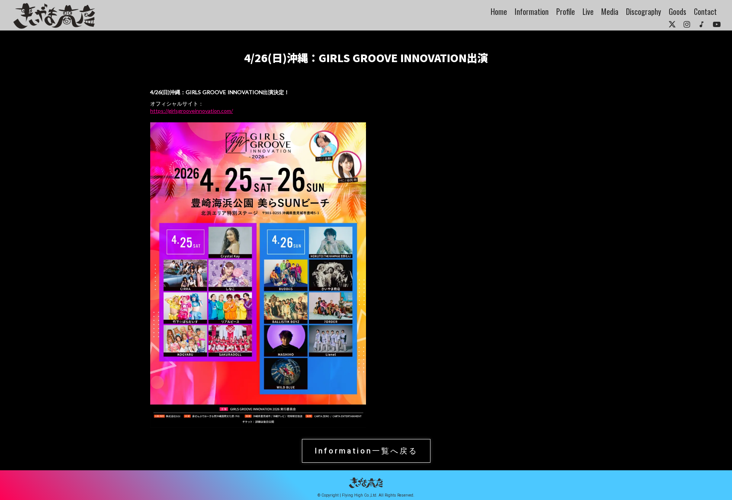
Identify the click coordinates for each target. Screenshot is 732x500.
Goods (677, 11)
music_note (701, 24)
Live (588, 11)
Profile (565, 11)
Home (499, 11)
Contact (705, 11)
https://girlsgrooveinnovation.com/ (191, 110)
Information (532, 11)
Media (609, 11)
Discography (643, 11)
